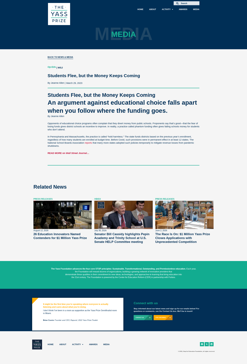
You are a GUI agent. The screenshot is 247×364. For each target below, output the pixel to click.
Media (196, 9)
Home (140, 9)
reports (88, 143)
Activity (166, 9)
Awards (183, 9)
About (152, 9)
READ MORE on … (68, 153)
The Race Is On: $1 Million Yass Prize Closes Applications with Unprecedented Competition (182, 238)
